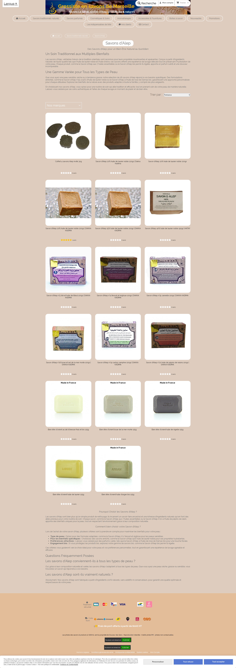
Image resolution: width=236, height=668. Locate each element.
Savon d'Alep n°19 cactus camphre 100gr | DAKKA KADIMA (117, 363)
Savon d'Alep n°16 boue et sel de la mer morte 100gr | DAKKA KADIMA (68, 363)
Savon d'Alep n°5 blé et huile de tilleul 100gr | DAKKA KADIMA (68, 296)
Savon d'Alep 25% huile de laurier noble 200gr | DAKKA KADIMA (118, 229)
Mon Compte (155, 652)
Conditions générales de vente (102, 652)
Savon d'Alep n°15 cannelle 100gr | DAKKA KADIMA (167, 295)
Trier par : (156, 94)
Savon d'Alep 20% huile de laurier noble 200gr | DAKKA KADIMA (68, 229)
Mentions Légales (82, 652)
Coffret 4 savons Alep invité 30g (68, 161)
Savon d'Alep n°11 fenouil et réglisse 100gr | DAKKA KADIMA (118, 296)
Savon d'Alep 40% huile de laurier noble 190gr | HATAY (167, 228)
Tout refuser (188, 662)
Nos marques (56, 105)
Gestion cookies (142, 652)
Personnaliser (158, 662)
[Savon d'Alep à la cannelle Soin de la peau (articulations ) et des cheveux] (168, 270)
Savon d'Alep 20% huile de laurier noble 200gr (167, 161)
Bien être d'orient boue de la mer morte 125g (118, 429)
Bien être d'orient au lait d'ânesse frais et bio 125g (68, 429)
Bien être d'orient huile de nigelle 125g (167, 429)
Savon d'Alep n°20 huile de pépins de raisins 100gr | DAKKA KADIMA (167, 363)
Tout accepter (218, 662)
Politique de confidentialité (125, 652)
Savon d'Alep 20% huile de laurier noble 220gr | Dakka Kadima (118, 162)
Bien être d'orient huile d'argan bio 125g (118, 494)
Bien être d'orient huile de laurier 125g (68, 494)
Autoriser (126, 640)
